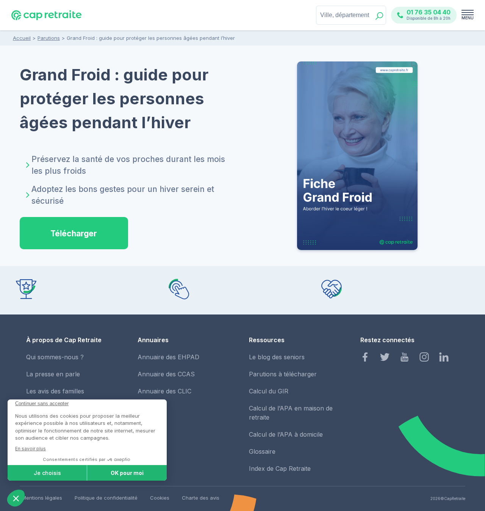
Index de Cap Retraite (280, 468)
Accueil (22, 38)
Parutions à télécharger (283, 374)
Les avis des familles (55, 391)
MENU (468, 18)
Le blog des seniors (277, 357)
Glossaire (262, 451)
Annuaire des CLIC (164, 391)
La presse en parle (53, 374)
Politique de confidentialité (106, 498)
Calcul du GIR (268, 391)
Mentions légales (42, 498)
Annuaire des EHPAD (168, 357)
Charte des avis (200, 498)
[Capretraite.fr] (46, 18)
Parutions (49, 38)
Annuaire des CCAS (166, 374)
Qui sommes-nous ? (55, 357)
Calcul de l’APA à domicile (286, 434)
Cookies (159, 498)
